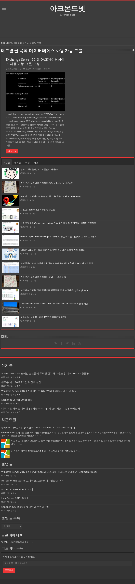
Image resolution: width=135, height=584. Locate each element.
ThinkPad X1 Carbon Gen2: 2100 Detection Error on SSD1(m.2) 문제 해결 (54, 303)
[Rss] (55, 343)
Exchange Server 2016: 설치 (16, 399)
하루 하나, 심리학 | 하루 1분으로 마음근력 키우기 (43, 317)
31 (20, 377)
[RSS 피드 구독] (133, 50)
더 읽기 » (12, 151)
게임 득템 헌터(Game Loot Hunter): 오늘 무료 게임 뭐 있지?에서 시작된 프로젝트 (58, 223)
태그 (36, 162)
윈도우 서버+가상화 (34, 69)
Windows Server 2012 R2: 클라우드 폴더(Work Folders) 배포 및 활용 (39, 391)
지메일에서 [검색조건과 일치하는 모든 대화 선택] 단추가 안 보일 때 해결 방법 (57, 263)
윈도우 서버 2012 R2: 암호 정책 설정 (21, 382)
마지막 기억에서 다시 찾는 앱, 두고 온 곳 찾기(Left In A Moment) (50, 196)
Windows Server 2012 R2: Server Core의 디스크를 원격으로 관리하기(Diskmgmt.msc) (49, 471)
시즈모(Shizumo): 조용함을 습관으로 (37, 210)
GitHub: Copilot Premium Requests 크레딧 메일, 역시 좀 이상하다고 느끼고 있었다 (58, 236)
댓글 (27, 162)
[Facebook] (61, 343)
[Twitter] (67, 343)
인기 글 (17, 162)
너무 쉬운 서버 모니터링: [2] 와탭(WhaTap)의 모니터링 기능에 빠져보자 (40, 408)
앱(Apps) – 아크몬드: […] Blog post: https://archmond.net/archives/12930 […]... (38, 427)
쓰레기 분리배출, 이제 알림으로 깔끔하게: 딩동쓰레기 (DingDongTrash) (54, 290)
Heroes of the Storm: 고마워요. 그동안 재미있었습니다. (32, 480)
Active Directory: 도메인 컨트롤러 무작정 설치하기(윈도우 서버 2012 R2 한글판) (45, 373)
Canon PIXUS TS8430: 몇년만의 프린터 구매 (25, 506)
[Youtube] (79, 343)
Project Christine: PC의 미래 (17, 489)
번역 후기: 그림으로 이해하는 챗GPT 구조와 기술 (43, 277)
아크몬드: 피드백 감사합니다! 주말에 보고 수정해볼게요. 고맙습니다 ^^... (45, 451)
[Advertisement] (67, 26)
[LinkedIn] (73, 343)
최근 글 (6, 162)
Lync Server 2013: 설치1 (14, 498)
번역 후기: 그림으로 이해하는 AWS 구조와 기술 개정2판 (46, 183)
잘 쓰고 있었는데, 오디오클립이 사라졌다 (39, 169)
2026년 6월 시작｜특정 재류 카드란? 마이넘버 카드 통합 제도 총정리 (52, 250)
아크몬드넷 (67, 8)
